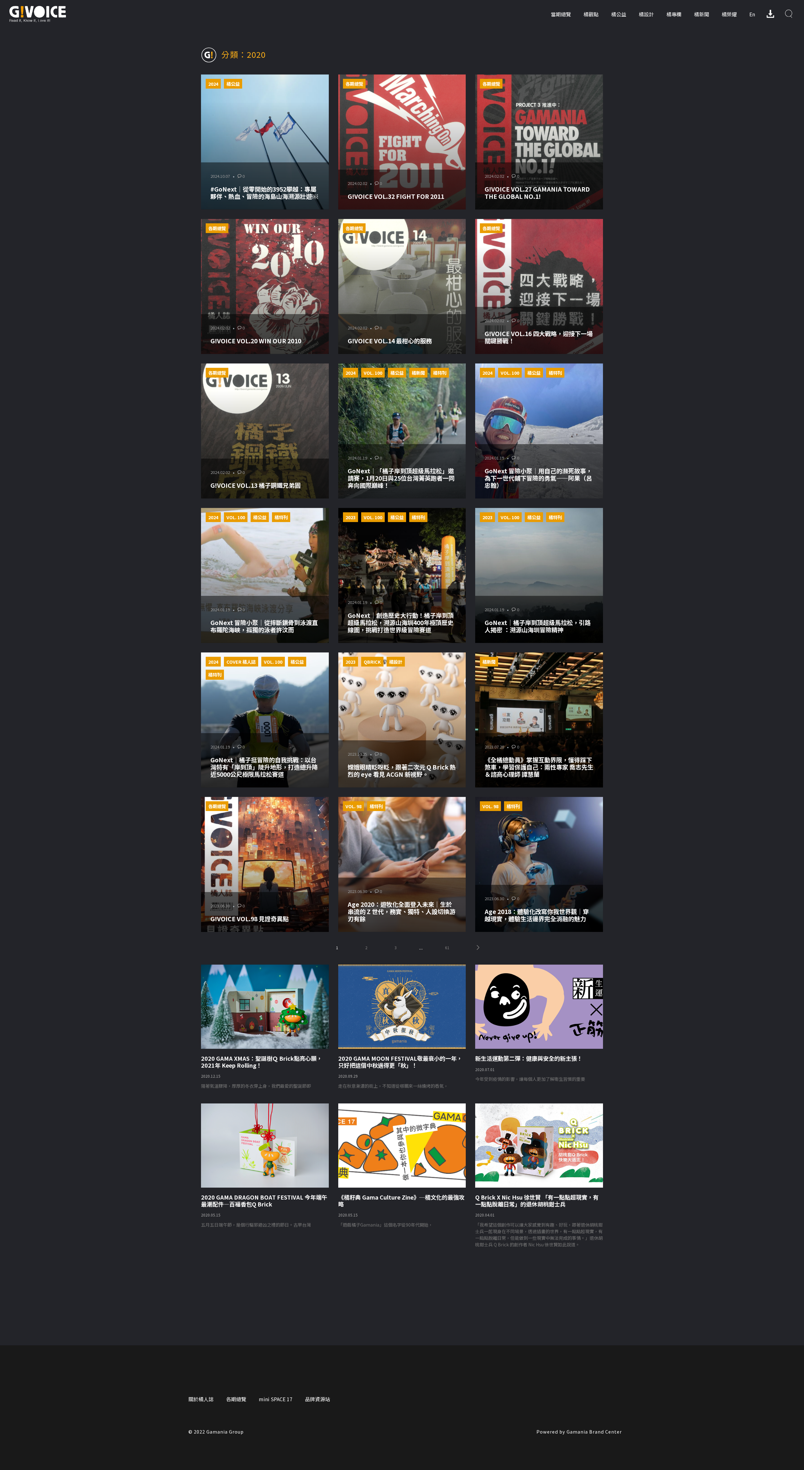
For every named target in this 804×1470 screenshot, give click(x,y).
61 (447, 947)
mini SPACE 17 (275, 1399)
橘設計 (646, 14)
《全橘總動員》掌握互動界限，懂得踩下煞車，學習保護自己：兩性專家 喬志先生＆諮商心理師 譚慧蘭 (539, 767)
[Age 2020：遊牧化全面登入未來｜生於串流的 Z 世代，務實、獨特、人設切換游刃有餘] (402, 864)
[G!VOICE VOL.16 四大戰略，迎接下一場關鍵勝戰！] (539, 286)
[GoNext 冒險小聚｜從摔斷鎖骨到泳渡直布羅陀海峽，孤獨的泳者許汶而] (265, 575)
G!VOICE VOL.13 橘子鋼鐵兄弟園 (255, 485)
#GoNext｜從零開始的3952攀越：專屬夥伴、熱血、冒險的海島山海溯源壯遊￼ (264, 193)
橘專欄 (674, 14)
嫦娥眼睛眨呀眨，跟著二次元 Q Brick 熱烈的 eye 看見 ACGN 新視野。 (402, 771)
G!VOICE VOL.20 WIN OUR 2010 (255, 340)
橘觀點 (591, 14)
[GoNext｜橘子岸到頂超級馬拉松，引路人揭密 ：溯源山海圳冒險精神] (539, 575)
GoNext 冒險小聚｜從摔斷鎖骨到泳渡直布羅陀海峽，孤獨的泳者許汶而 (264, 626)
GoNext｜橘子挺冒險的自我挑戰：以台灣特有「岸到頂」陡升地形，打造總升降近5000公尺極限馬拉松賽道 (264, 767)
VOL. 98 (353, 806)
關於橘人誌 (201, 1399)
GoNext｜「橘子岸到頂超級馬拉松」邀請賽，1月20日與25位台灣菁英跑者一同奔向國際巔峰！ (401, 478)
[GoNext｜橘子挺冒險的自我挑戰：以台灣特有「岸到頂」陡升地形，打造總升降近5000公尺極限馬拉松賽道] (265, 719)
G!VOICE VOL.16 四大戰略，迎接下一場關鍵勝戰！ (539, 337)
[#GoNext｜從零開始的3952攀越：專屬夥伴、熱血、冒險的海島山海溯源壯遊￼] (265, 142)
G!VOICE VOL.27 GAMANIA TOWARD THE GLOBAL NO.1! (537, 193)
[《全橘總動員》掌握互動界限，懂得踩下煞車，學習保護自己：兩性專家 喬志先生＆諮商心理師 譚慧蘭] (539, 719)
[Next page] (478, 947)
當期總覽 (561, 14)
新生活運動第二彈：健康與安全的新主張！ (529, 1058)
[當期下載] (770, 14)
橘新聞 (701, 14)
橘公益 (618, 14)
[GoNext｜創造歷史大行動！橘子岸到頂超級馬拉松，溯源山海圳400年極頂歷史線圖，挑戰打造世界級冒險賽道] (402, 575)
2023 (350, 517)
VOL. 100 (373, 372)
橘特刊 (439, 372)
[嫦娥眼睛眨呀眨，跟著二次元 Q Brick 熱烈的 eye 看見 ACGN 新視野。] (402, 719)
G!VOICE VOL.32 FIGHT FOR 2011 (396, 196)
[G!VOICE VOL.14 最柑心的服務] (402, 286)
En (752, 14)
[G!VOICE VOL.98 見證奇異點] (265, 864)
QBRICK (372, 661)
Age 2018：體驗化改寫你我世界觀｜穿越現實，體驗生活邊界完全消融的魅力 (537, 915)
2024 (213, 83)
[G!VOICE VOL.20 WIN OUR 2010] (265, 286)
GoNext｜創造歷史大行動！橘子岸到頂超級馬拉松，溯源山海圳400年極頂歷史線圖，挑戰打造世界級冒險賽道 (401, 622)
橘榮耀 (729, 14)
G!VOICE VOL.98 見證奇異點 (249, 918)
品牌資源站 (317, 1399)
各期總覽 (354, 83)
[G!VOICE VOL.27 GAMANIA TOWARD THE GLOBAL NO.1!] (539, 142)
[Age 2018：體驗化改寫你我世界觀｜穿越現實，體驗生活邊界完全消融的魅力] (539, 864)
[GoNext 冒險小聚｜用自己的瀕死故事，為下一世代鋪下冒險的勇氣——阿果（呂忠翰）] (539, 430)
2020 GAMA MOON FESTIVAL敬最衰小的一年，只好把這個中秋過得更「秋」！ (400, 1061)
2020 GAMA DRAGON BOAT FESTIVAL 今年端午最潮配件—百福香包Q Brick (264, 1200)
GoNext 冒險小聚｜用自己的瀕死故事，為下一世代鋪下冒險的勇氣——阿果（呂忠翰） (538, 478)
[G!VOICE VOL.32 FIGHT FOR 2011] (402, 142)
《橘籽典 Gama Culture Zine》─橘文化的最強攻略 (401, 1200)
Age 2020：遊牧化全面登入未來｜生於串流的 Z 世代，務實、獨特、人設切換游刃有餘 (401, 911)
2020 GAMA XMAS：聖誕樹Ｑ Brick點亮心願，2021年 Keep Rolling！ (261, 1061)
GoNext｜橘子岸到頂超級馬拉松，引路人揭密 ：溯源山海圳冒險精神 (538, 626)
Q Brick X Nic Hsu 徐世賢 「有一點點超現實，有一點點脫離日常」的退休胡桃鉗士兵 (537, 1200)
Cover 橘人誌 (241, 661)
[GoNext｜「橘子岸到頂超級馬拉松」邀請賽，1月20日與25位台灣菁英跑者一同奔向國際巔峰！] (402, 430)
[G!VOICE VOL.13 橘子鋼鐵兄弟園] (265, 430)
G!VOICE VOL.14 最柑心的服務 (390, 340)
